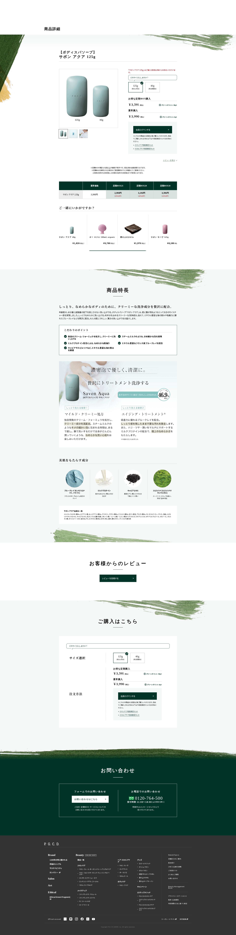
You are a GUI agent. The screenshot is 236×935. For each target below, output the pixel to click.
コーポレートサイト (168, 919)
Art (50, 885)
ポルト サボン (143, 870)
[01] (63, 134)
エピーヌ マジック (144, 863)
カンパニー (54, 872)
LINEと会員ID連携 (174, 867)
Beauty (80, 854)
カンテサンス (123, 869)
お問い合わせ (173, 878)
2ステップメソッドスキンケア (147, 900)
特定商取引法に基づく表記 (177, 903)
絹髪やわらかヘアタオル (146, 874)
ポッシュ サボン (144, 867)
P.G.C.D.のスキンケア (146, 896)
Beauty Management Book (176, 887)
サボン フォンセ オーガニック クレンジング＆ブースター (94, 873)
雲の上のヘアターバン (146, 881)
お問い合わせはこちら (85, 799)
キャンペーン (142, 887)
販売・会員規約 (173, 900)
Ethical (52, 892)
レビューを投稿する (110, 578)
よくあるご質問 (173, 874)
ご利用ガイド (172, 870)
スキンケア (81, 865)
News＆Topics (173, 855)
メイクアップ (82, 891)
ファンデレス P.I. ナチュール (87, 894)
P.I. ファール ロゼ (84, 901)
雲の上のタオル (144, 878)
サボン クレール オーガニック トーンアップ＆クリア (95, 869)
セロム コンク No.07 (85, 885)
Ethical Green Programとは (60, 898)
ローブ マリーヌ (84, 905)
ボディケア (121, 882)
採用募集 (183, 919)
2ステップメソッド (143, 892)
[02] (73, 134)
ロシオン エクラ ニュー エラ (88, 878)
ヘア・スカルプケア (124, 861)
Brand (51, 854)
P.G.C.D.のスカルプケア (146, 905)
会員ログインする (143, 129)
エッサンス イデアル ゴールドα (88, 881)
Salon (51, 878)
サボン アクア (123, 885)
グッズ (139, 860)
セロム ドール (123, 876)
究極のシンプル (55, 864)
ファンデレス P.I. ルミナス (87, 898)
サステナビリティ (56, 868)
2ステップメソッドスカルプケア (147, 909)
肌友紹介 (171, 863)
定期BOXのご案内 (174, 859)
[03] (83, 134)
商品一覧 (80, 860)
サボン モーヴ (123, 865)
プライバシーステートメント (177, 896)
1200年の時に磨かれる (58, 860)
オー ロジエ (123, 872)
